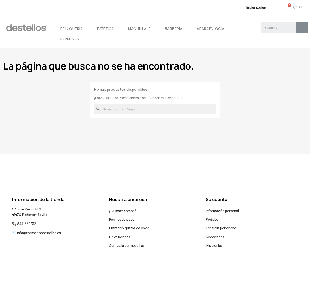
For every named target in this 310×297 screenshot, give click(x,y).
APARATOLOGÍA (210, 28)
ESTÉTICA (105, 28)
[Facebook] (290, 282)
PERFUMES (69, 39)
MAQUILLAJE (139, 28)
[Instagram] (300, 282)
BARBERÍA (173, 28)
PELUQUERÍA (71, 28)
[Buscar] (302, 27)
